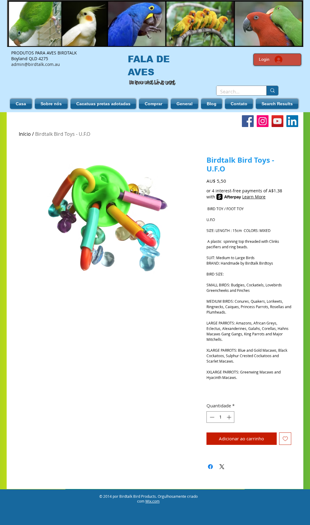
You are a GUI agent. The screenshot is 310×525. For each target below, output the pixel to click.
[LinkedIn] (292, 121)
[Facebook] (248, 121)
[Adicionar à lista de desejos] (285, 438)
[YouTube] (277, 121)
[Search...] (272, 90)
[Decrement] (211, 417)
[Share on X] (222, 466)
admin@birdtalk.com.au (35, 64)
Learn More (253, 197)
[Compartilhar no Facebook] (210, 466)
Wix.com (152, 501)
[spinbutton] (221, 417)
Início (25, 134)
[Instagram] (263, 121)
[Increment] (230, 417)
